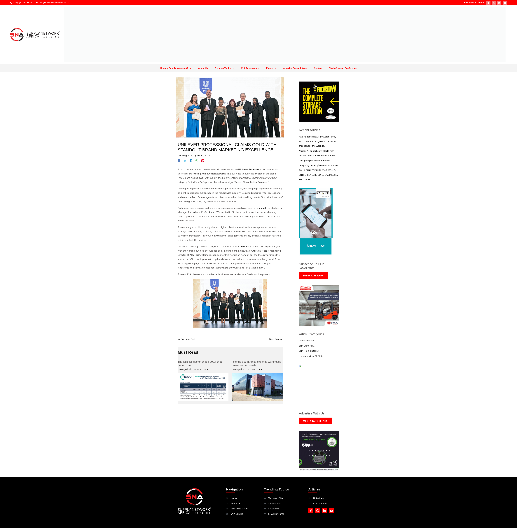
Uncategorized (185, 155)
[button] (232, 68)
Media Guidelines (315, 421)
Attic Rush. (195, 254)
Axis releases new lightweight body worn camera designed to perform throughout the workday (317, 141)
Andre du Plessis (260, 250)
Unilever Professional (250, 169)
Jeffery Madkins (261, 207)
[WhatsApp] (196, 160)
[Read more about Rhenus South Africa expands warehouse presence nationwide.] (257, 387)
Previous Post (186, 338)
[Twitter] (185, 160)
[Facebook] (179, 160)
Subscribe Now (313, 275)
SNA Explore (305, 345)
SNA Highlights (307, 350)
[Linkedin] (191, 160)
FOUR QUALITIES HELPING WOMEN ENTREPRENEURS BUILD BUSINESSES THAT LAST (318, 175)
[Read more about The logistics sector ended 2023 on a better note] (203, 387)
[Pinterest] (202, 160)
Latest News (305, 340)
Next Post (275, 338)
